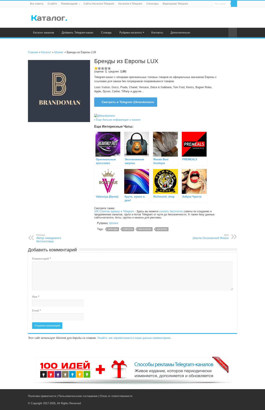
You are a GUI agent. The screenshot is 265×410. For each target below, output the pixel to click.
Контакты (157, 32)
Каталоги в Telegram (130, 3)
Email (36, 310)
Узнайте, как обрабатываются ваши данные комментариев (133, 337)
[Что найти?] (234, 4)
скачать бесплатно (171, 211)
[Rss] (219, 395)
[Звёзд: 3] (102, 68)
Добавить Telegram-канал (77, 32)
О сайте (52, 3)
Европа (128, 229)
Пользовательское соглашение (78, 396)
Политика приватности (42, 396)
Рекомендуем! (69, 3)
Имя (35, 296)
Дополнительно (180, 32)
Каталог (46, 52)
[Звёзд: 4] (105, 68)
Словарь (106, 32)
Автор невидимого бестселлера (48, 238)
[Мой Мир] (232, 395)
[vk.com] (223, 395)
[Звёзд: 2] (99, 68)
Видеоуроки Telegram (175, 3)
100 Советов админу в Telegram (114, 211)
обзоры (162, 229)
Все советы (36, 3)
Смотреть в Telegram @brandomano (128, 102)
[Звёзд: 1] (96, 68)
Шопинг (59, 52)
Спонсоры (152, 3)
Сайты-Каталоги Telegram (99, 3)
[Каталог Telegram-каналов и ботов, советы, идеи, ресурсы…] (49, 17)
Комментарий (41, 258)
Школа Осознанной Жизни (211, 237)
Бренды (113, 229)
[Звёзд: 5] (109, 68)
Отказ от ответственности (116, 396)
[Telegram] (228, 395)
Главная (33, 52)
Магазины (145, 229)
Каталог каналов (43, 32)
